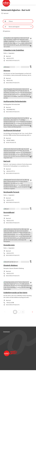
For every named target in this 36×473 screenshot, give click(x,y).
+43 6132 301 (9, 80)
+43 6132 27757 (10, 58)
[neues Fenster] (10, 355)
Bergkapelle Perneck (11, 192)
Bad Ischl (7, 161)
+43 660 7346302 (10, 140)
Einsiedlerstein (9, 245)
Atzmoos (7, 70)
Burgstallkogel (9, 212)
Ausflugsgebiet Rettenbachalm (15, 101)
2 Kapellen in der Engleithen (14, 50)
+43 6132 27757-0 (10, 171)
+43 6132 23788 (10, 302)
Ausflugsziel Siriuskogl (12, 130)
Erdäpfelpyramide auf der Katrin (15, 292)
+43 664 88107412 (10, 109)
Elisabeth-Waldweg (11, 265)
